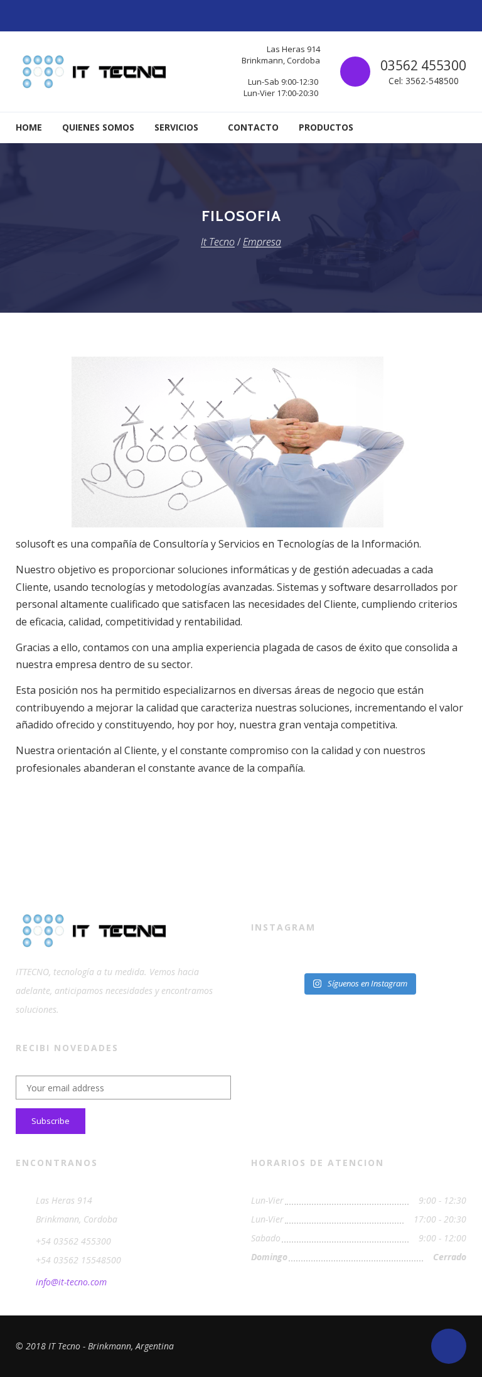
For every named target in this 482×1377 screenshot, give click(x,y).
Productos (326, 127)
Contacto (253, 127)
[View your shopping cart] (457, 127)
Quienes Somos (98, 127)
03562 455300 (423, 65)
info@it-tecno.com (71, 1282)
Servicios (176, 127)
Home (29, 127)
